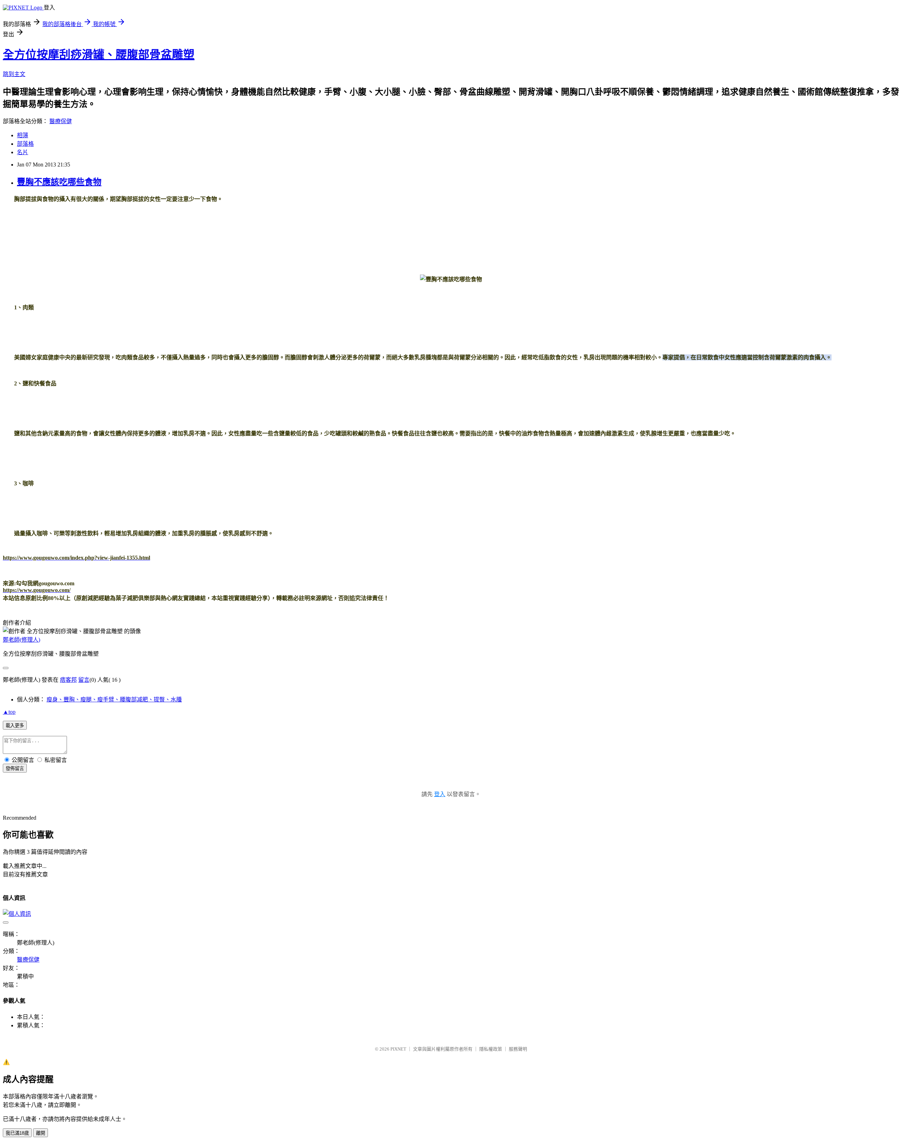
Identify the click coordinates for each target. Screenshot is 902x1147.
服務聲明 (518, 1049)
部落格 (25, 144)
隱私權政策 (490, 1049)
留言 (83, 680)
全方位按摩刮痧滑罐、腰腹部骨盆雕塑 (98, 54)
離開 (40, 1133)
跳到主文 (14, 74)
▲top (9, 712)
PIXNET (398, 1049)
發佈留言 (15, 768)
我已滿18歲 (17, 1133)
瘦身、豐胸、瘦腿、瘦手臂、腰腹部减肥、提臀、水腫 (114, 699)
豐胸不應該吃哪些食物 (59, 182)
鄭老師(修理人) (21, 640)
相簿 (22, 135)
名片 (22, 152)
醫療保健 (60, 121)
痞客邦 (68, 680)
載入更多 (15, 725)
